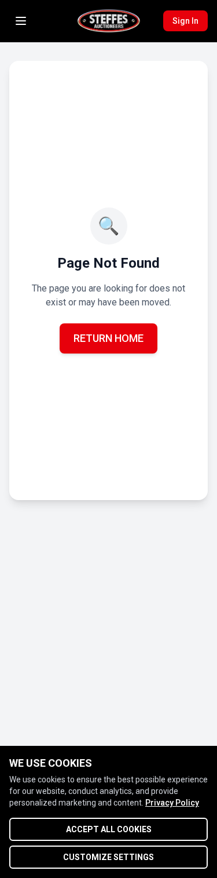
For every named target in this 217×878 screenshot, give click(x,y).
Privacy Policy (172, 802)
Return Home (108, 338)
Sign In (185, 20)
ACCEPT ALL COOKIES (109, 829)
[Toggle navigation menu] (20, 20)
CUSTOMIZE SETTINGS (108, 857)
